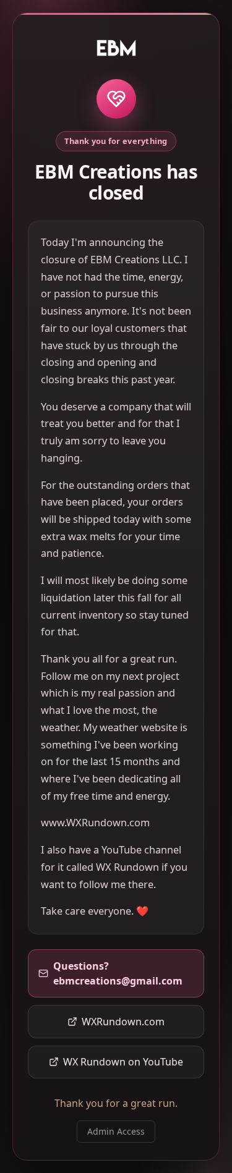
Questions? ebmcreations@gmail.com (118, 973)
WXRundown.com (123, 1021)
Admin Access (116, 1131)
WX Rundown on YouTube (123, 1062)
